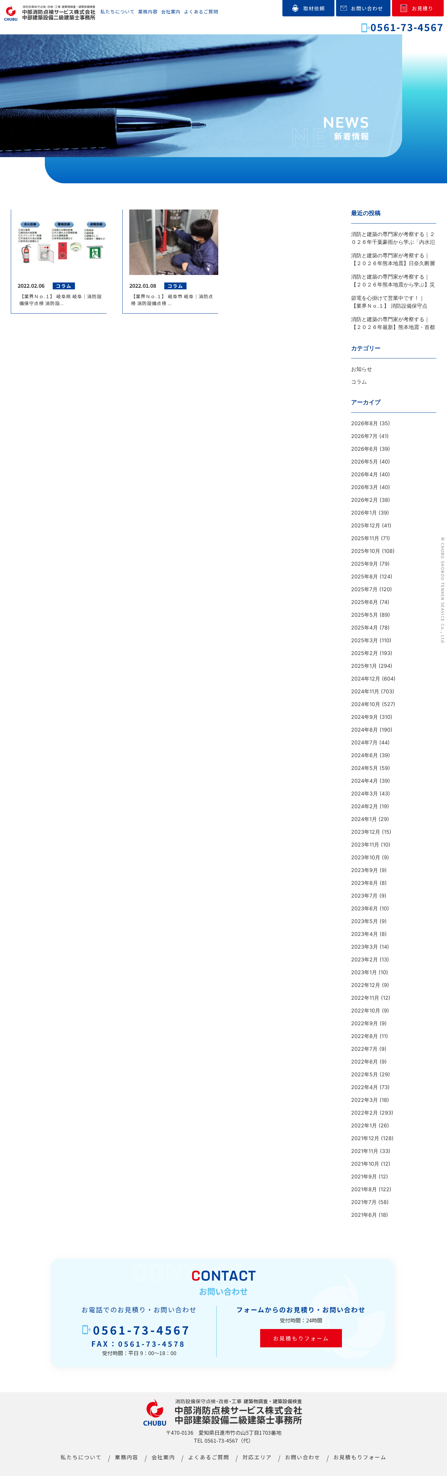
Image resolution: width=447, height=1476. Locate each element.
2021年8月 (364, 1189)
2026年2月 (364, 500)
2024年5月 (364, 768)
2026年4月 (364, 474)
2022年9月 (364, 1023)
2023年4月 (364, 934)
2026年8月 (364, 423)
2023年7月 (364, 895)
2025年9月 (364, 563)
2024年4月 (364, 780)
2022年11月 (365, 997)
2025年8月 (364, 576)
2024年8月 (364, 729)
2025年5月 (364, 614)
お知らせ (361, 369)
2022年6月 (364, 1061)
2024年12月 (365, 678)
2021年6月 (364, 1215)
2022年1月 (364, 1125)
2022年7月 (364, 1049)
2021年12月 (365, 1138)
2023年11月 (365, 844)
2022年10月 (365, 1010)
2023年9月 (364, 870)
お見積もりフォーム (301, 1338)
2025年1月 (364, 666)
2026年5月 (364, 461)
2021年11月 (364, 1151)
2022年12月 (365, 985)
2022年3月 (364, 1100)
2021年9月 (364, 1176)
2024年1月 (364, 819)
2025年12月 (365, 525)
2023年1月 (364, 972)
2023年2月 (364, 959)
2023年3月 (364, 946)
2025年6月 (364, 602)
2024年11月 (365, 691)
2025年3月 (364, 640)
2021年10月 (365, 1163)
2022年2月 (364, 1112)
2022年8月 (364, 1036)
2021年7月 (364, 1202)
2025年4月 (364, 627)
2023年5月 (364, 921)
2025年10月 (365, 551)
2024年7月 (364, 742)
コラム (359, 381)
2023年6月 (364, 908)
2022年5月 (364, 1074)
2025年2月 (364, 653)
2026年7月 (364, 436)
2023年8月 (364, 883)
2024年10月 (365, 704)
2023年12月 (365, 832)
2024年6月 (364, 755)
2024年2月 (364, 806)
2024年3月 (364, 793)
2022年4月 (364, 1087)
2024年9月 (364, 717)
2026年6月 (364, 449)
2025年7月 (364, 589)
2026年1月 (364, 512)
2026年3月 (364, 487)
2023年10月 (365, 857)
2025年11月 (365, 538)
